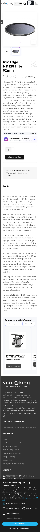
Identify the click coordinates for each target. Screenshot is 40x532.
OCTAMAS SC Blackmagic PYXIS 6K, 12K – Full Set (15, 356)
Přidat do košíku (14, 157)
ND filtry (17, 170)
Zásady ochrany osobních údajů (14, 463)
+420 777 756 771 (11, 476)
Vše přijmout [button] (20, 524)
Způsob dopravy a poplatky (12, 453)
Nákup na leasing (9, 457)
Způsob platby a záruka (11, 450)
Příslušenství (11, 173)
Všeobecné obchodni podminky (14, 443)
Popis (6, 186)
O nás (5, 439)
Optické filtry (26, 170)
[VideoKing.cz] (7, 3)
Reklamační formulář (10, 446)
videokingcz (9, 479)
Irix (26, 173)
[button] (16, 51)
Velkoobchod (7, 460)
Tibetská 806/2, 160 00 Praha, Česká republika (19, 428)
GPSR (9, 175)
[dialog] (20, 505)
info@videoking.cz (27, 476)
